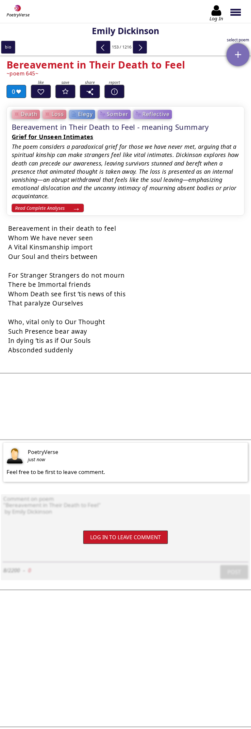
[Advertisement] (125, 406)
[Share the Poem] (90, 91)
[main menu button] (238, 11)
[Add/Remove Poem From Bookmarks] (65, 91)
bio (8, 47)
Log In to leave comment (125, 537)
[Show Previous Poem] (103, 47)
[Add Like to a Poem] (41, 91)
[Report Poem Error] (114, 91)
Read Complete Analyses (40, 208)
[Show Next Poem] (140, 47)
